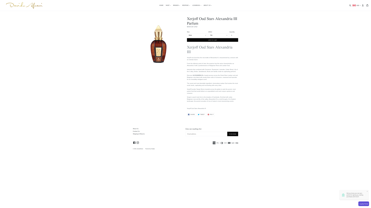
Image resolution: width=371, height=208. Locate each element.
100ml (210, 32)
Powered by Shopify (150, 148)
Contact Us (136, 131)
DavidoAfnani (140, 148)
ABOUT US (208, 5)
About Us (135, 128)
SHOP (169, 5)
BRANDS (177, 5)
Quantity (232, 32)
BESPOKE (186, 5)
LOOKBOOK (197, 5)
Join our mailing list (193, 129)
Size (188, 32)
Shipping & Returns (139, 134)
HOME (161, 5)
